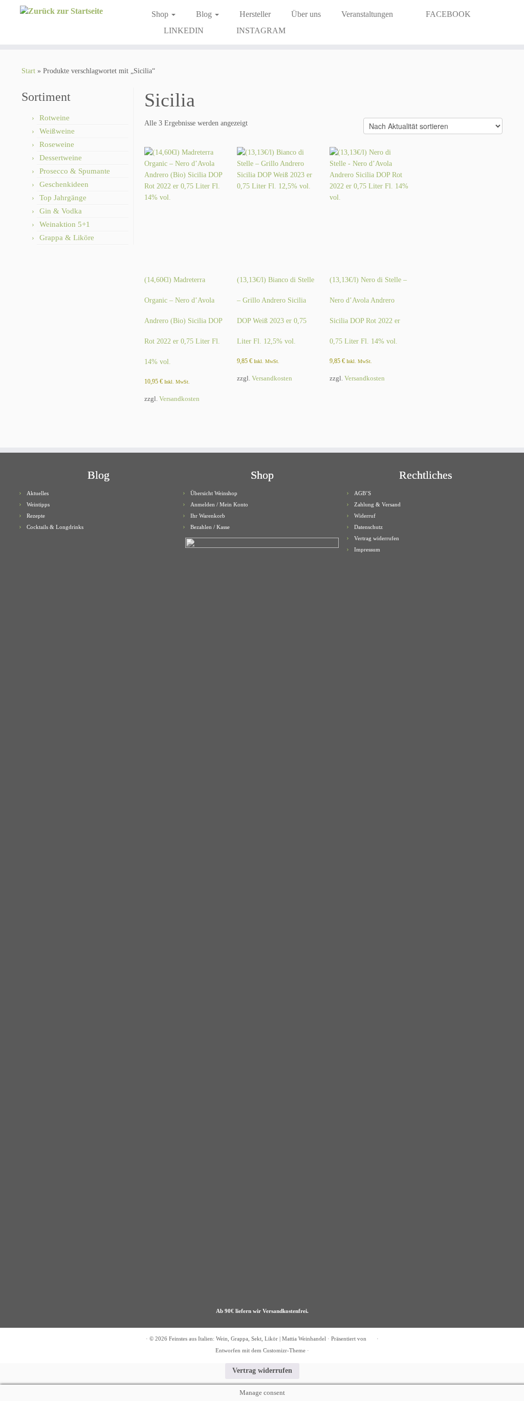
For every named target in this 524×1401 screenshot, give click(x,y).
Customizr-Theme (284, 1350)
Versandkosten (179, 398)
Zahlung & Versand (377, 504)
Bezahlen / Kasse (210, 527)
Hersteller (255, 14)
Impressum (367, 549)
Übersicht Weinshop (213, 493)
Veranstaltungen (367, 14)
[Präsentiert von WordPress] (371, 1337)
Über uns (306, 14)
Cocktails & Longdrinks (55, 527)
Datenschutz (368, 527)
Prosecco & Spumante (74, 171)
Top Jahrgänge (62, 198)
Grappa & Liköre (66, 238)
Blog (205, 14)
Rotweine (54, 118)
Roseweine (56, 144)
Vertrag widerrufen (376, 538)
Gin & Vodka (60, 211)
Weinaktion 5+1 (64, 224)
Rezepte (36, 516)
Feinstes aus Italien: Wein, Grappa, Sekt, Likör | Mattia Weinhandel (247, 1338)
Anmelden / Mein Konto (219, 504)
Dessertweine (60, 158)
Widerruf (365, 516)
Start (28, 71)
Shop (160, 14)
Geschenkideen (64, 184)
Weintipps (38, 504)
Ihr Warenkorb (207, 516)
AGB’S (362, 493)
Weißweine (57, 131)
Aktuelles (38, 493)
